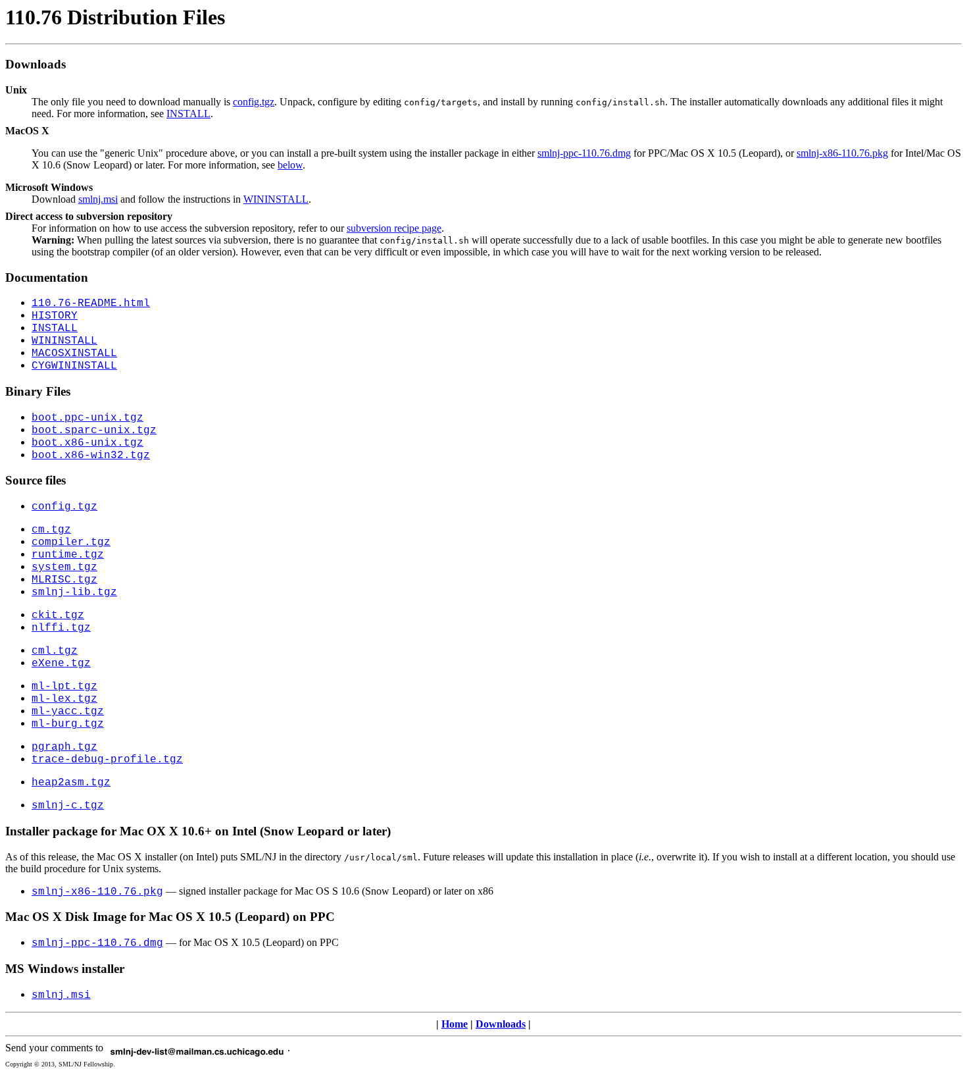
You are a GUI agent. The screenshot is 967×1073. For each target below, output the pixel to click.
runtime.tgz (68, 555)
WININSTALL (276, 199)
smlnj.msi (98, 199)
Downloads (501, 1024)
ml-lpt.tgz (64, 687)
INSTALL (188, 113)
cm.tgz (51, 530)
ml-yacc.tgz (68, 712)
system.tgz (64, 567)
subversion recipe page (394, 228)
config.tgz (253, 101)
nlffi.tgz (61, 628)
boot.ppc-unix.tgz (87, 418)
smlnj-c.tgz (68, 806)
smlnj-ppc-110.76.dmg (584, 153)
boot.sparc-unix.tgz (94, 430)
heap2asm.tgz (71, 783)
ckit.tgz (58, 615)
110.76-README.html (91, 303)
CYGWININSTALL (74, 366)
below (290, 164)
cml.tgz (55, 651)
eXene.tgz (61, 663)
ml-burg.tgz (68, 724)
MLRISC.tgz (64, 580)
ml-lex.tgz (64, 699)
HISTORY (55, 316)
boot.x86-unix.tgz (87, 443)
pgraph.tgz (64, 747)
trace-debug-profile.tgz (107, 760)
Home (454, 1024)
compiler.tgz (71, 542)
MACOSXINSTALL (74, 353)
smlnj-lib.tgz (74, 592)
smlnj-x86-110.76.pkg (842, 153)
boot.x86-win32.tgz (91, 455)
